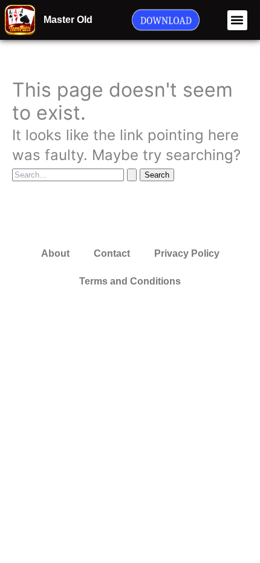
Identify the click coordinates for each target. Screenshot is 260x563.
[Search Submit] (132, 175)
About (55, 253)
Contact (112, 253)
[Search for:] (76, 174)
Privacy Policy (186, 253)
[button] (237, 20)
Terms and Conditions (130, 281)
